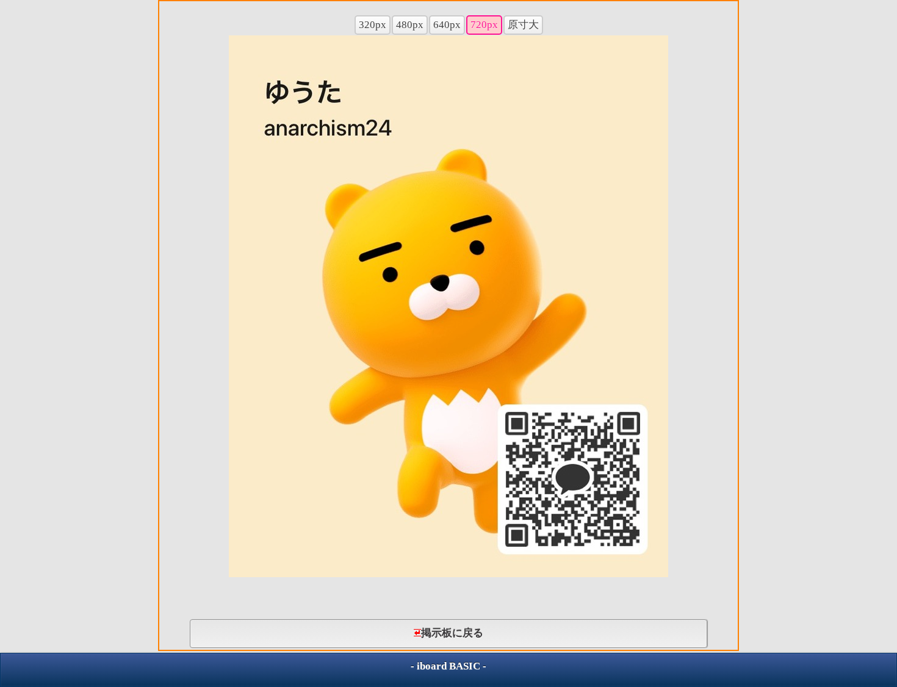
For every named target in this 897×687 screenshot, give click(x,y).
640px (447, 25)
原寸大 (523, 25)
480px (409, 25)
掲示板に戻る (452, 633)
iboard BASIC (448, 666)
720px (484, 25)
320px (372, 25)
